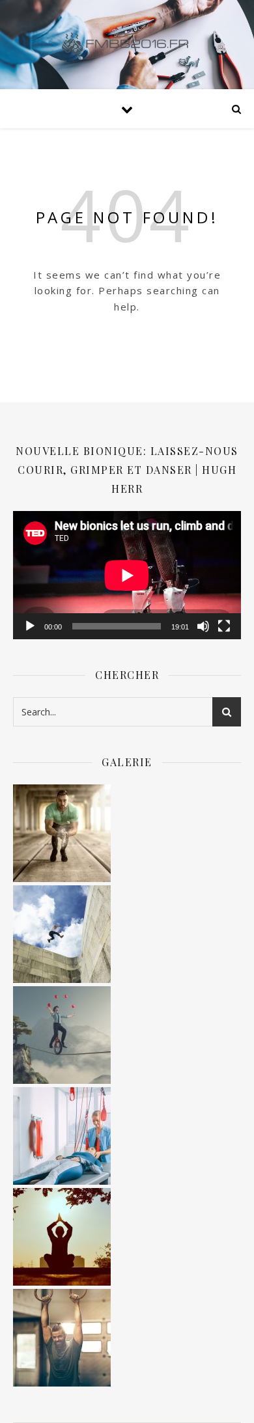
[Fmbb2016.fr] (127, 45)
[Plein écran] (224, 626)
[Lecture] (29, 626)
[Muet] (203, 626)
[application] (127, 575)
